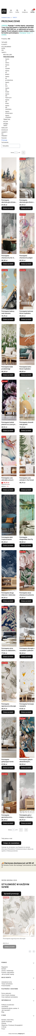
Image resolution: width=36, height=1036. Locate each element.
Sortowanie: (5, 142)
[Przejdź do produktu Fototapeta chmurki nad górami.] (27, 400)
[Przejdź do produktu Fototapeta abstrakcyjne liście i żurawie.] (27, 177)
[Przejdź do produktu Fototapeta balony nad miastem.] (9, 289)
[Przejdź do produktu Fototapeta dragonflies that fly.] (27, 515)
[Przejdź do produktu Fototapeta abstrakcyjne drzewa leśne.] (9, 177)
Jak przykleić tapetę (7, 974)
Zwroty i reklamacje (7, 970)
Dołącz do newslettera (11, 843)
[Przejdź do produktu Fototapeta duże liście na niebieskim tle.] (9, 626)
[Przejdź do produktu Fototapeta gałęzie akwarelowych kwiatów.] (27, 737)
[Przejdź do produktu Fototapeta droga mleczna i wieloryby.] (9, 570)
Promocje (4, 140)
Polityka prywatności (7, 1004)
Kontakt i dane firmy (7, 1019)
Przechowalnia (5, 985)
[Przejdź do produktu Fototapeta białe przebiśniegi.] (9, 344)
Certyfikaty (4, 1006)
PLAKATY (4, 44)
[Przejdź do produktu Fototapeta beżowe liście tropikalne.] (27, 289)
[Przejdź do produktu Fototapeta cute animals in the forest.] (27, 455)
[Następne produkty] (21, 830)
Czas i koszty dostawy (8, 995)
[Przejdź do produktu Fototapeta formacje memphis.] (27, 681)
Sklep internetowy (15, 1033)
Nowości (4, 138)
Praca (3, 1029)
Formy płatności (6, 993)
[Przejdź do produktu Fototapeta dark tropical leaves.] (9, 515)
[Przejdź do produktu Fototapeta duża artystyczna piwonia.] (27, 570)
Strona (12, 152)
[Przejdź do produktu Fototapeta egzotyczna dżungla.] (9, 681)
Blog (2, 1012)
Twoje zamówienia (6, 984)
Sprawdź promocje (11, 894)
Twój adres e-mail (6, 838)
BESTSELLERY (7, 54)
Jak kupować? (5, 1010)
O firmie (3, 1027)
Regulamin (4, 967)
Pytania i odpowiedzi (7, 972)
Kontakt (3, 969)
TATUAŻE (4, 42)
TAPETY (15, 17)
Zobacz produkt (8, 208)
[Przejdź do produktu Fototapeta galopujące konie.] (9, 737)
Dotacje (3, 1023)
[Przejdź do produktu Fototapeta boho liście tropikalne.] (27, 344)
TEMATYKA (6, 119)
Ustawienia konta (6, 982)
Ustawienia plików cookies (9, 1008)
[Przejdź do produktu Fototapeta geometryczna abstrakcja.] (9, 792)
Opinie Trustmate (6, 1021)
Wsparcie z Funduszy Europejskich (12, 1025)
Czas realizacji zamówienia (9, 997)
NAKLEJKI (4, 127)
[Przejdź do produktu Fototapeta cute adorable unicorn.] (9, 455)
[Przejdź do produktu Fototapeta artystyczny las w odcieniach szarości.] (9, 233)
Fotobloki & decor (6, 17)
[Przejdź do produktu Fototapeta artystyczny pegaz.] (27, 233)
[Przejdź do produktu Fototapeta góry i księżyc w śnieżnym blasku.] (27, 792)
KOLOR (5, 121)
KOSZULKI (4, 130)
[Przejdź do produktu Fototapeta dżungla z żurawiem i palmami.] (27, 626)
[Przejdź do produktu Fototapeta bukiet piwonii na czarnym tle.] (9, 400)
